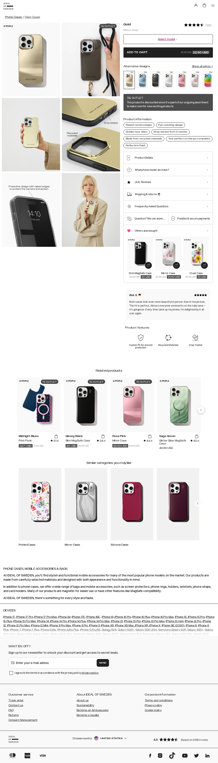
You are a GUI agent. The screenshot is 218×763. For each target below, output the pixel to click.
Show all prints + (202, 66)
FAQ (11, 710)
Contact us (16, 705)
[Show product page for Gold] (129, 80)
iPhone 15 (181, 616)
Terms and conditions (159, 700)
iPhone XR (141, 625)
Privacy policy (153, 705)
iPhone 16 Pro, (123, 616)
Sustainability (85, 705)
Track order (16, 700)
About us (83, 700)
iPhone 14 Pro (58, 621)
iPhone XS (107, 625)
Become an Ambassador (93, 710)
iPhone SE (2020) (173, 625)
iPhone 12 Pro (193, 621)
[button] (182, 739)
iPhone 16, (108, 616)
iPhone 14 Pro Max (98, 621)
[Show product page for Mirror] (168, 80)
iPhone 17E (78, 616)
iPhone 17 (9, 616)
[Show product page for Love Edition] (194, 80)
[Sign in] (196, 5)
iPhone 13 (117, 621)
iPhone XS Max (124, 625)
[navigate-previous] (201, 410)
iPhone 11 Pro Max (60, 625)
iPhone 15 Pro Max (24, 621)
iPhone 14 (43, 621)
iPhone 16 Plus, (141, 616)
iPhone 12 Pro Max (18, 625)
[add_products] (148, 265)
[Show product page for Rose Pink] (181, 80)
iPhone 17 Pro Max (45, 616)
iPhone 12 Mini (39, 625)
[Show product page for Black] (155, 80)
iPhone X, (155, 625)
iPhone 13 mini (174, 621)
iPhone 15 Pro (196, 616)
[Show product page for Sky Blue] (142, 80)
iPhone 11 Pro (80, 625)
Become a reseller (88, 715)
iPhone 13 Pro (132, 621)
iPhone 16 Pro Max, (162, 616)
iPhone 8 (191, 625)
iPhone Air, (64, 616)
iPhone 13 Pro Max (153, 621)
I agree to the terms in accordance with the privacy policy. (57, 673)
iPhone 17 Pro (24, 616)
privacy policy (90, 673)
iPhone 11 (94, 625)
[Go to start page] (8, 6)
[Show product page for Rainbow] (207, 80)
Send (102, 663)
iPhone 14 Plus (76, 621)
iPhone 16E (93, 616)
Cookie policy (153, 710)
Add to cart (168, 52)
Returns (14, 715)
